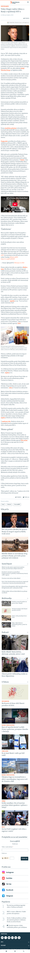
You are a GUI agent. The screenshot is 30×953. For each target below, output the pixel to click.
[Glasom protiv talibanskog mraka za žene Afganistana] (15, 664)
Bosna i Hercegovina (8, 725)
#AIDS (16, 257)
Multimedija (7, 598)
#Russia (12, 257)
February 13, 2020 (19, 263)
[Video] (6, 951)
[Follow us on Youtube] (9, 937)
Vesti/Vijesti (7, 564)
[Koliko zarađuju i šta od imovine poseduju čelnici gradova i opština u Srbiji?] (15, 791)
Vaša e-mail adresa (7, 847)
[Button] (26, 18)
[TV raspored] (19, 937)
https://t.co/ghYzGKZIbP (8, 259)
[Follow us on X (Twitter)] (5, 937)
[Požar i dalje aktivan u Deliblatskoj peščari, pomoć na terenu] (6, 625)
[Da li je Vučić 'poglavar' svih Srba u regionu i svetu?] (15, 817)
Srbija (3, 801)
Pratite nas (24, 858)
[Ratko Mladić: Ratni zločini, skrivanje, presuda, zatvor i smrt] (15, 642)
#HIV (2, 255)
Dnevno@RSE (5, 6)
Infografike (5, 701)
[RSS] (15, 937)
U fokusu (5, 682)
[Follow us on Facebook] (2, 937)
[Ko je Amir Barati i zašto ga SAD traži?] (15, 741)
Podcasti (5, 632)
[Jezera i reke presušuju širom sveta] (6, 618)
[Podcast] (15, 951)
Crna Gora (5, 751)
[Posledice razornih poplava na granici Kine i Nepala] (6, 603)
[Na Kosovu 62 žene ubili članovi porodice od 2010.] (6, 610)
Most (3, 827)
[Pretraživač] (23, 951)
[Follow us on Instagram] (12, 937)
